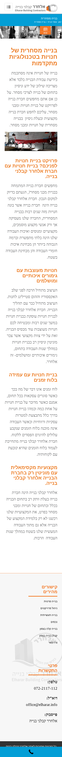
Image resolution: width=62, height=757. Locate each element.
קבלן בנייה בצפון (48, 635)
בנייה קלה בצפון (48, 628)
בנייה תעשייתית (48, 615)
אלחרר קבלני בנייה (43, 721)
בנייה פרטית (50, 601)
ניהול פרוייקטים (48, 608)
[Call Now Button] (31, 752)
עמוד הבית (52, 22)
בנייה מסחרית (49, 18)
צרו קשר (52, 642)
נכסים (54, 621)
